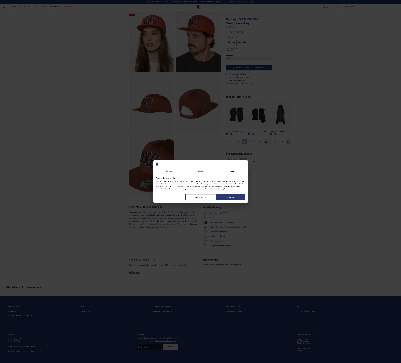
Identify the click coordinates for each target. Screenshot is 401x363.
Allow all (230, 197)
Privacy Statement (225, 189)
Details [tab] (200, 171)
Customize (199, 197)
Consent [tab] (169, 171)
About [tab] (232, 171)
